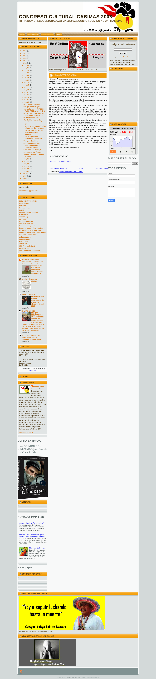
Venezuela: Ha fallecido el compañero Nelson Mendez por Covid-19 (37, 269)
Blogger (32, 370)
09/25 (27, 82)
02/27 (27, 161)
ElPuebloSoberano (26, 221)
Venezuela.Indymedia (27, 226)
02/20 (27, 164)
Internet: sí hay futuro (32, 152)
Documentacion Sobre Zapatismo (32, 228)
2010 (25, 173)
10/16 (27, 78)
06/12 (27, 90)
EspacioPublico (24, 239)
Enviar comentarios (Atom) (71, 172)
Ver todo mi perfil (26, 432)
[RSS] (21, 672)
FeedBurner (127, 57)
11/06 (27, 75)
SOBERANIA (23, 215)
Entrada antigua (101, 168)
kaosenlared (24, 248)
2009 (25, 176)
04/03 (27, 100)
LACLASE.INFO (24, 203)
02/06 (27, 169)
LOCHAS (34, 281)
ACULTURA (23, 244)
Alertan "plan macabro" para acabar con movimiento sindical (33, 536)
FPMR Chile (23, 241)
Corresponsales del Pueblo (29, 250)
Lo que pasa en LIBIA (31, 118)
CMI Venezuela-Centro (28, 246)
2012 (25, 60)
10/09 (27, 80)
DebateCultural (25, 237)
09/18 (27, 85)
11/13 (27, 73)
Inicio (80, 168)
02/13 (27, 166)
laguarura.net (24, 208)
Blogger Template (62, 677)
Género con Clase (28, 294)
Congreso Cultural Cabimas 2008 (65, 16)
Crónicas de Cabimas (30, 279)
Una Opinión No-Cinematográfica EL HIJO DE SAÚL (32, 449)
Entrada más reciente (57, 168)
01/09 (27, 171)
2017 (25, 53)
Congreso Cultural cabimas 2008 (90, 677)
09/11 (27, 87)
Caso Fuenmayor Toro (32, 143)
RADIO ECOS (24, 210)
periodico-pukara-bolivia (28, 212)
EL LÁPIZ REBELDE (28, 311)
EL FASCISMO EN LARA (32, 104)
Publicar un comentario (60, 162)
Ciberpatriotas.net (26, 223)
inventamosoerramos (27, 235)
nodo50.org (23, 217)
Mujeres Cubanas (37, 548)
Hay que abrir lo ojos (32, 107)
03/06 (27, 159)
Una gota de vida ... (31, 141)
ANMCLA (22, 219)
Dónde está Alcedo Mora (31, 339)
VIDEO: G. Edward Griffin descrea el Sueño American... (33, 132)
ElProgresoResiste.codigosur (30, 230)
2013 (25, 58)
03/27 (27, 102)
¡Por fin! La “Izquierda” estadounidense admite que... (33, 122)
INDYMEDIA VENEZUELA (28, 201)
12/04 (27, 65)
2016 (25, 56)
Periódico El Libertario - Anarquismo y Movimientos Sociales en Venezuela (32, 262)
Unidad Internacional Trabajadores (32, 233)
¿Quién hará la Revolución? (31, 523)
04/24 (27, 95)
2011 (25, 63)
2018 (25, 51)
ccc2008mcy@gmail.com (28, 191)
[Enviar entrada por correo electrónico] (50, 150)
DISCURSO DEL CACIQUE (33, 150)
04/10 (27, 97)
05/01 (27, 92)
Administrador (38, 386)
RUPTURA (22, 205)
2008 (25, 178)
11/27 (27, 68)
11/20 (27, 70)
